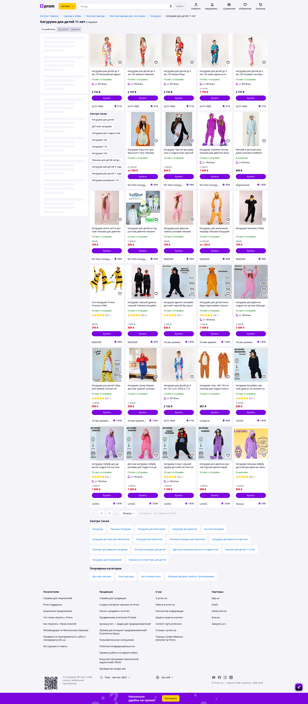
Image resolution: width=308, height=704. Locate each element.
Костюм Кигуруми (214, 528)
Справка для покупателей (57, 598)
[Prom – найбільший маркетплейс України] (47, 6)
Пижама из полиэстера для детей (147, 559)
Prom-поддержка (52, 604)
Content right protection (169, 623)
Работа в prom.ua (165, 604)
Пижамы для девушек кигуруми (109, 549)
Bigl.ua (215, 598)
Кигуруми (155, 15)
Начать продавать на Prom (114, 611)
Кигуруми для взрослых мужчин (230, 539)
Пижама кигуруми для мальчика (187, 539)
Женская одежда (95, 15)
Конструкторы (126, 576)
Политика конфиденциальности (117, 646)
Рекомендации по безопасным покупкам (65, 630)
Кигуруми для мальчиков (151, 528)
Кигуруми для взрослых (149, 539)
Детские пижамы (101, 576)
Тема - (113, 677)
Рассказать (171, 698)
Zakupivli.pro (219, 623)
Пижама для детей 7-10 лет (240, 549)
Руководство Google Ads (112, 668)
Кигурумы (97, 528)
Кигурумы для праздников (107, 559)
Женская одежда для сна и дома (127, 15)
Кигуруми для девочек (184, 528)
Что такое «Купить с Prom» (58, 617)
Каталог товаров (49, 15)
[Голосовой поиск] (171, 6)
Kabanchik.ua (219, 611)
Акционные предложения (57, 611)
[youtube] (214, 677)
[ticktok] (231, 677)
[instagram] (225, 677)
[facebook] (219, 677)
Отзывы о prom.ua (166, 630)
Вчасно (216, 617)
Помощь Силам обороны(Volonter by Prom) (169, 638)
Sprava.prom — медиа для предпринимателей (125, 623)
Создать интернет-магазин (114, 604)
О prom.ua (161, 598)
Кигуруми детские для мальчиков (110, 539)
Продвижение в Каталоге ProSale (117, 617)
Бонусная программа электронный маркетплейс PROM (118, 661)
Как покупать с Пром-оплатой (59, 623)
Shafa (215, 604)
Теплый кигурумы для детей (150, 549)
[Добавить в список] (120, 62)
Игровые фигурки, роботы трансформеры (191, 576)
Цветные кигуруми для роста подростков (195, 549)
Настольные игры (151, 576)
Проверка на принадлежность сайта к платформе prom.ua (64, 638)
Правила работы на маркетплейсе (118, 652)
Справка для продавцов (112, 598)
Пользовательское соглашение (116, 639)
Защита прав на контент (169, 617)
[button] (107, 98)
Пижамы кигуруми (120, 528)
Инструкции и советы (55, 646)
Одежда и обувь (72, 15)
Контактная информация (169, 611)
